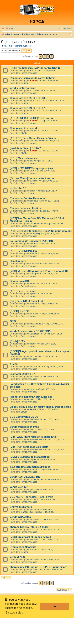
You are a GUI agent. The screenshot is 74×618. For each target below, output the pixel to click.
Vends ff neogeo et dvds (24, 426)
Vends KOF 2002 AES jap (25, 477)
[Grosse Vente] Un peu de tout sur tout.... (34, 178)
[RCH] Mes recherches (23, 158)
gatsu (32, 389)
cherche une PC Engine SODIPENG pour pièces (38, 567)
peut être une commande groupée (30, 467)
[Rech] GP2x (17, 341)
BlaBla (24, 133)
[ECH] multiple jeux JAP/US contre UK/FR (35, 68)
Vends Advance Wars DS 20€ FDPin (31, 331)
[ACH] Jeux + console (23, 291)
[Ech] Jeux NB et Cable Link (26, 301)
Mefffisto (34, 376)
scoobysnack (36, 439)
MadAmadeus (36, 324)
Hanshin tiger (18, 261)
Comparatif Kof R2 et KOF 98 (27, 98)
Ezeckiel (34, 181)
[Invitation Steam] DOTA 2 (25, 148)
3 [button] (48, 56)
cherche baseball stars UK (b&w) (29, 527)
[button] (52, 56)
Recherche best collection (25, 208)
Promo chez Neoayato (23, 547)
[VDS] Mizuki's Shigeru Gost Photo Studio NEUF (39, 271)
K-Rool (33, 80)
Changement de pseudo (24, 128)
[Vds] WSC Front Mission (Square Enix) (33, 436)
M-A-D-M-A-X (36, 100)
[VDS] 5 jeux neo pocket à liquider (30, 457)
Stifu (32, 90)
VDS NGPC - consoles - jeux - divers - (32, 497)
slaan (32, 191)
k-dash (33, 409)
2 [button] (44, 56)
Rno (32, 70)
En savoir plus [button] (14, 612)
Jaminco (34, 141)
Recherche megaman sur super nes (31, 396)
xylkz (32, 294)
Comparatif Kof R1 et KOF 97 (27, 108)
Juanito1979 (36, 223)
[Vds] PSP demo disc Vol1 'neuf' (29, 446)
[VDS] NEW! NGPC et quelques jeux (31, 168)
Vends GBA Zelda (20, 517)
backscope (35, 529)
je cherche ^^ (18, 188)
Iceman (33, 549)
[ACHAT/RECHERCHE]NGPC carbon (32, 118)
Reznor (33, 253)
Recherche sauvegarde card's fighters (32, 78)
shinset (33, 539)
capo (32, 459)
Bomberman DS (19, 281)
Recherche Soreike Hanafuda (27, 198)
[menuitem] (9, 28)
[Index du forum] (37, 9)
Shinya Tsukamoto (21, 507)
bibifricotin (35, 356)
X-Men (14, 364)
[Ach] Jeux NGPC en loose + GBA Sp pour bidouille (41, 231)
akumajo (34, 201)
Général (24, 83)
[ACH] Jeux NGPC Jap (23, 251)
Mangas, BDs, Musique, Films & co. (37, 512)
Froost (33, 283)
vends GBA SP (19, 487)
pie (31, 161)
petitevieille (35, 569)
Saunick (34, 211)
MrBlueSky (35, 233)
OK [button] (54, 606)
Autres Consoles (28, 286)
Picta (32, 499)
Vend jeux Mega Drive (23, 88)
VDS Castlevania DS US (24, 416)
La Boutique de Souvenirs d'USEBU (31, 241)
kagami (33, 131)
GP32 (13, 321)
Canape (34, 273)
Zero (32, 171)
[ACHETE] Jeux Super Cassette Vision (33, 138)
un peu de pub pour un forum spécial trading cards (40, 406)
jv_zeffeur (34, 314)
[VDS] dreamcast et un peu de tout (30, 537)
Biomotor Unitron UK (22, 374)
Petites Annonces (29, 73)
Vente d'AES (17, 557)
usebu (33, 243)
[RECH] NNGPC (19, 311)
